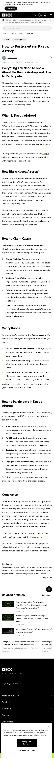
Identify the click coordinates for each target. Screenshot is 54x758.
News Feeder (12, 58)
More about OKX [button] (10, 695)
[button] (35, 15)
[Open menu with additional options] (50, 15)
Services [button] (6, 708)
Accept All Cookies (27, 743)
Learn (4, 33)
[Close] (49, 726)
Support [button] (6, 715)
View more (45, 595)
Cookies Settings (26, 750)
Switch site (11, 8)
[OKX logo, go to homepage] (7, 15)
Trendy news (17, 33)
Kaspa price (36, 537)
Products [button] (7, 702)
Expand (46, 578)
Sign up (43, 15)
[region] (26, 740)
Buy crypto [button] (7, 721)
